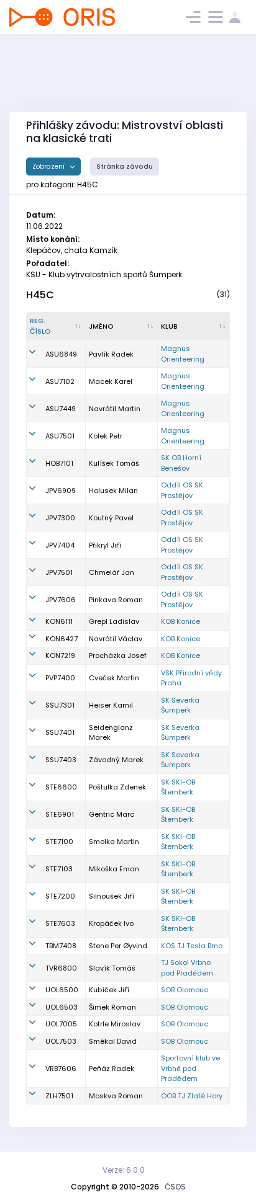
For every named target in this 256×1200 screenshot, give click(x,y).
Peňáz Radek (111, 1068)
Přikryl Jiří (105, 545)
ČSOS (175, 1186)
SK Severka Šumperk (180, 705)
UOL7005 (61, 1024)
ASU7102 (60, 381)
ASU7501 (60, 436)
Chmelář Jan (111, 572)
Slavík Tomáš (112, 968)
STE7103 (59, 869)
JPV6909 (60, 491)
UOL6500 (61, 990)
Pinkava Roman (116, 600)
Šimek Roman (112, 1007)
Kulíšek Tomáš (114, 463)
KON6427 (61, 639)
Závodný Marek (116, 760)
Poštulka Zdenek (117, 787)
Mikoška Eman (114, 869)
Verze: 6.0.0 (124, 1170)
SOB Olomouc (184, 990)
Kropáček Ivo (111, 923)
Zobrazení (49, 166)
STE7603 (60, 923)
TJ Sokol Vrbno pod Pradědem (187, 968)
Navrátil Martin (114, 409)
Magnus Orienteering (182, 354)
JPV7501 (59, 572)
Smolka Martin (114, 842)
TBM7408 (60, 946)
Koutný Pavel (111, 518)
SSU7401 (60, 732)
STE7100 (59, 842)
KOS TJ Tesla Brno (191, 946)
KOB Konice (180, 621)
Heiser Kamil (111, 705)
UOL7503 (60, 1041)
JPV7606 (60, 600)
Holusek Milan (113, 491)
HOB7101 (59, 463)
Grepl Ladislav (114, 621)
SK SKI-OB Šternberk (178, 787)
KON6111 (59, 621)
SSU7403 (60, 760)
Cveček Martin (114, 678)
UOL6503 (61, 1007)
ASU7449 (60, 409)
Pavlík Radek (111, 354)
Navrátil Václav (115, 639)
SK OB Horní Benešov (181, 463)
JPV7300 (60, 518)
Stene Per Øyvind (118, 946)
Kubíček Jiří (109, 990)
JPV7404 (60, 545)
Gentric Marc (111, 814)
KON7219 (60, 655)
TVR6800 (61, 968)
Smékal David (113, 1041)
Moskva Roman (116, 1096)
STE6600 (61, 787)
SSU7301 (60, 705)
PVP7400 (60, 678)
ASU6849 (61, 354)
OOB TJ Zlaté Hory (191, 1096)
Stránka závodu (124, 166)
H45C (40, 295)
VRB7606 (60, 1068)
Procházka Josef (118, 655)
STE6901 (59, 814)
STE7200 (60, 896)
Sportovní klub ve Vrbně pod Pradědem (190, 1068)
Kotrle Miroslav (114, 1024)
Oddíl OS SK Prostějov (182, 490)
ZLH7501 (59, 1096)
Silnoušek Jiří (111, 896)
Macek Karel (110, 381)
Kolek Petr (105, 436)
